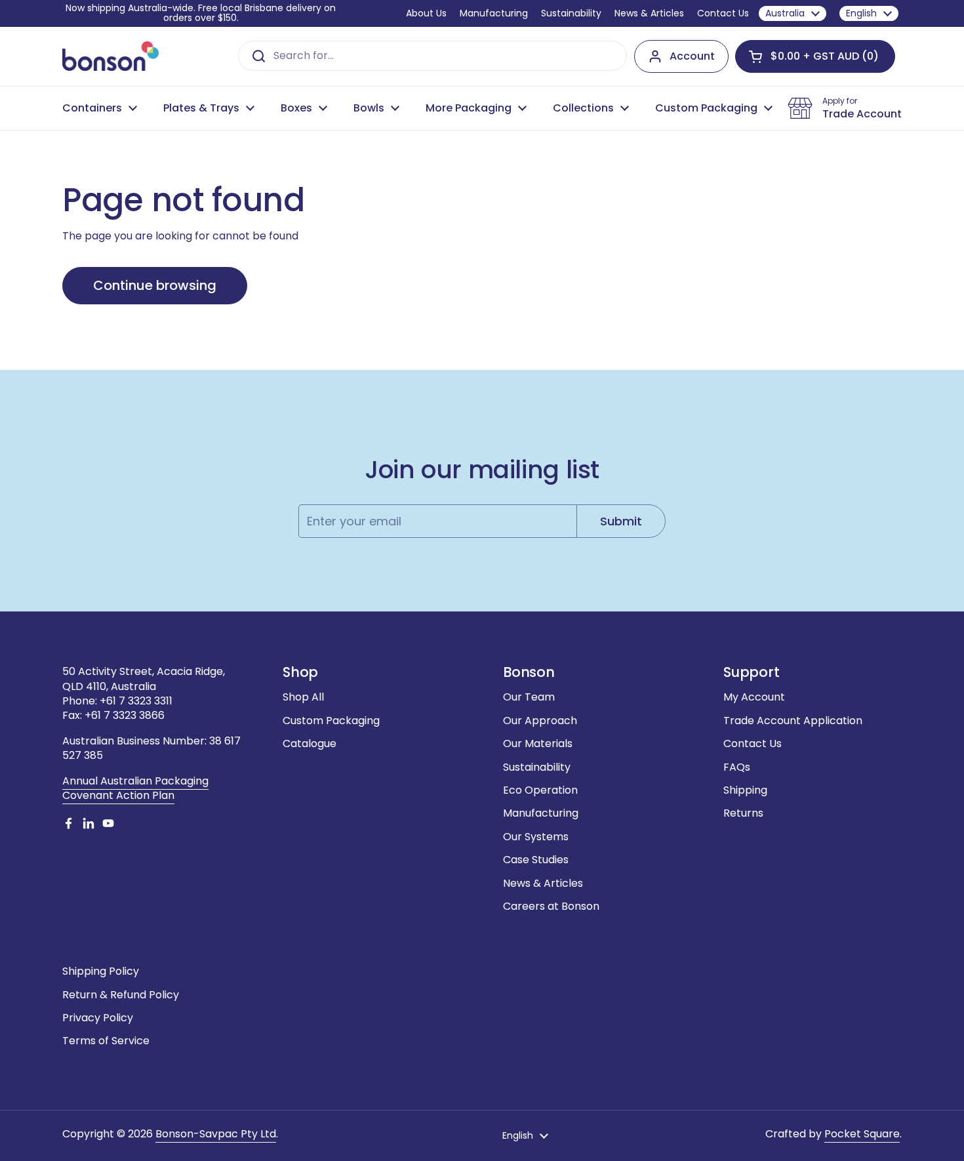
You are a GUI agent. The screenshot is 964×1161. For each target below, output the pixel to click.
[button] (815, 56)
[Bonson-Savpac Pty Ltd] (110, 56)
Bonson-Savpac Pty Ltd (215, 1133)
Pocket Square (862, 1133)
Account (692, 56)
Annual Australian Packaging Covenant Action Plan (135, 788)
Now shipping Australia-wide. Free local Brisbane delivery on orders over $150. (201, 13)
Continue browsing (154, 285)
